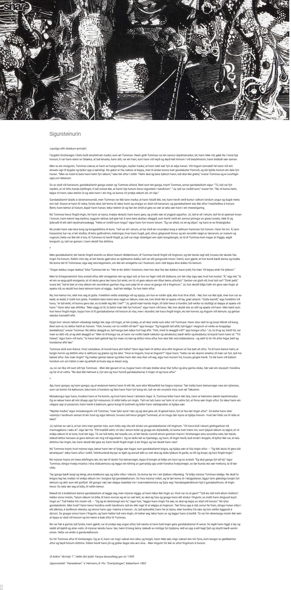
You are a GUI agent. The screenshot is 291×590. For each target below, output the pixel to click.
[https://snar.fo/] (14, 7)
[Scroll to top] (284, 583)
